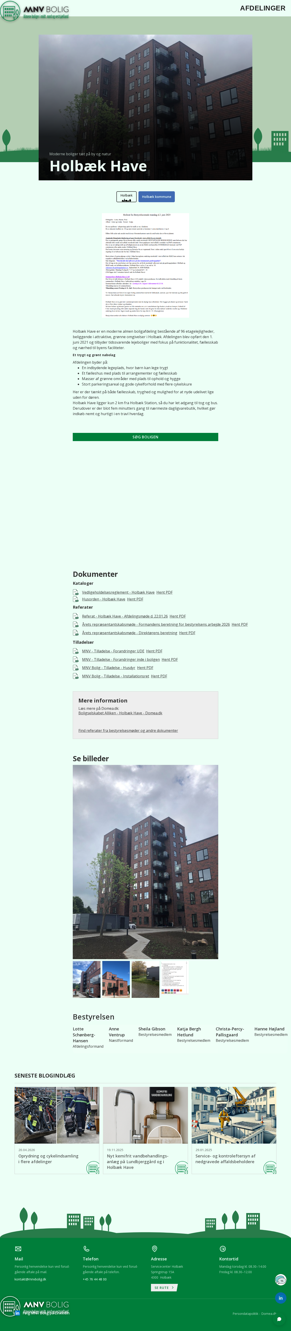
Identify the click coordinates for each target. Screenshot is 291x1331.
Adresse (221, 1232)
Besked (220, 1250)
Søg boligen (145, 436)
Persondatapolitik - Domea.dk (254, 1313)
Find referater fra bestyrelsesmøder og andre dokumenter (128, 730)
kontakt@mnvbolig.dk (30, 1279)
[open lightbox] (145, 862)
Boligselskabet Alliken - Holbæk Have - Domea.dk (120, 712)
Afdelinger (263, 8)
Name (219, 1215)
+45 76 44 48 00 (95, 1279)
